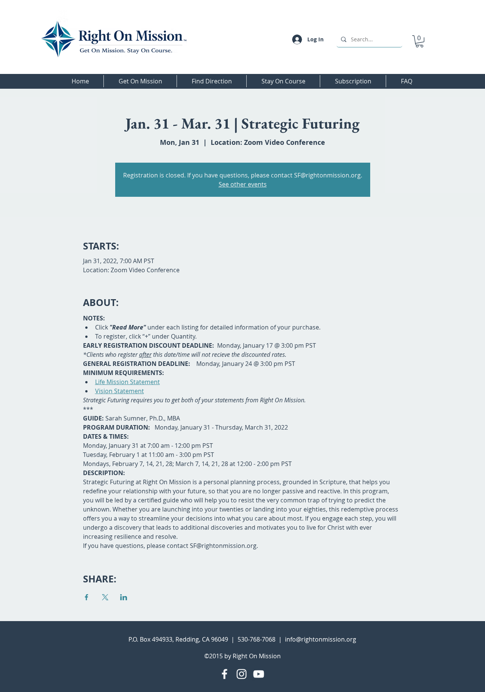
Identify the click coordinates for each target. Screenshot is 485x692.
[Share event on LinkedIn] (123, 597)
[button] (419, 41)
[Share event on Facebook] (86, 597)
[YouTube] (258, 674)
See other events (243, 184)
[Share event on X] (105, 597)
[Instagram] (241, 674)
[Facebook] (224, 674)
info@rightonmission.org (320, 639)
